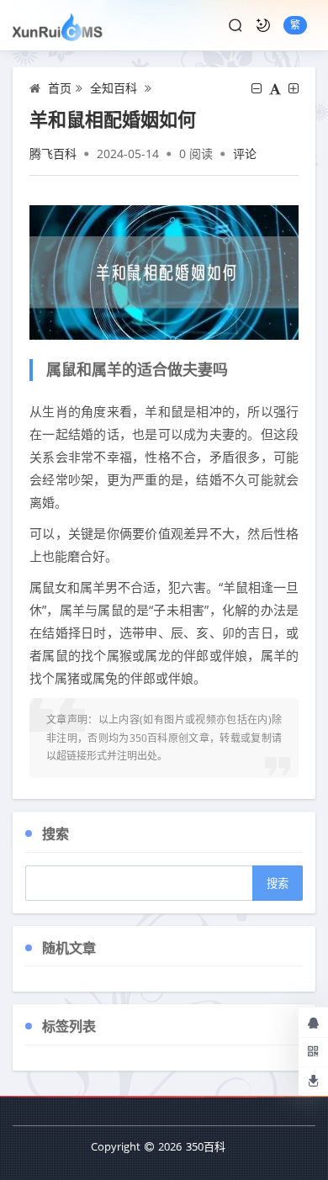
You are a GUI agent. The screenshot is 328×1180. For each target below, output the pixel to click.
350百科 (205, 1146)
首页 (59, 88)
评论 (245, 153)
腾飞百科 (53, 153)
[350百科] (57, 25)
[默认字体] (275, 88)
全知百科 (113, 88)
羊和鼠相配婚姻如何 (112, 118)
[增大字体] (293, 88)
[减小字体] (256, 88)
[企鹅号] (313, 1022)
